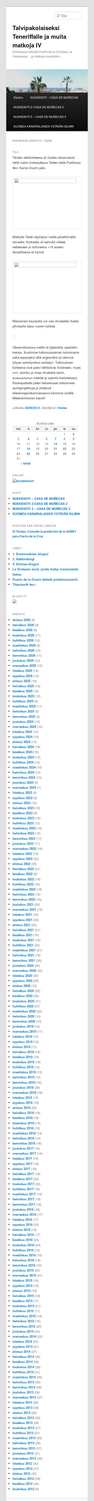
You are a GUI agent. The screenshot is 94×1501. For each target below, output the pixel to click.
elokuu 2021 (21, 924)
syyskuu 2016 (23, 1224)
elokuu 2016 (21, 1229)
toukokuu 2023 (23, 818)
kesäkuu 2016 (23, 1239)
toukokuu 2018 (23, 1123)
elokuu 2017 (21, 1168)
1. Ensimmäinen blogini (30, 554)
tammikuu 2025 (24, 716)
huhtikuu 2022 (23, 884)
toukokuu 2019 (23, 1062)
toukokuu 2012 (23, 1489)
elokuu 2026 (21, 619)
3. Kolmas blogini (26, 564)
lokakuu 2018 (22, 1097)
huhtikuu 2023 (23, 823)
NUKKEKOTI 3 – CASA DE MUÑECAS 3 (39, 116)
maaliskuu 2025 (24, 706)
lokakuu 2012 (22, 1463)
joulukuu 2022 (23, 843)
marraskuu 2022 (24, 848)
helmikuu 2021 (23, 955)
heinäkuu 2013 (23, 1417)
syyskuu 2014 (23, 1346)
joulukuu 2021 (23, 904)
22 (64, 448)
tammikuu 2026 (24, 655)
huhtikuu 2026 (23, 640)
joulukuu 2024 (23, 721)
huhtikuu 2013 (23, 1433)
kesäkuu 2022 (23, 873)
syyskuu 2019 (23, 1041)
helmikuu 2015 (23, 1321)
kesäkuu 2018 (23, 1117)
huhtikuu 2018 (23, 1128)
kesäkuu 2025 (23, 691)
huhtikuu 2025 (23, 701)
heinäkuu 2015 (23, 1295)
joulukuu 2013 (23, 1392)
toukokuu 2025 (23, 696)
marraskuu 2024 (24, 726)
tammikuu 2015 (24, 1326)
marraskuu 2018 (24, 1092)
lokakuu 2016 (22, 1219)
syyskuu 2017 (23, 1163)
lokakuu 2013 (22, 1402)
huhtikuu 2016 (23, 1250)
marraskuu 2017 (24, 1153)
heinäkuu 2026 (23, 625)
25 (28, 454)
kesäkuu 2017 (23, 1179)
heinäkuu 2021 (23, 930)
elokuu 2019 (21, 1046)
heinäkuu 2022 (23, 868)
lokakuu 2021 (22, 914)
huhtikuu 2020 (23, 1006)
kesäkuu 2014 (23, 1361)
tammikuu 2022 (24, 899)
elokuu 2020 (21, 985)
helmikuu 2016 (23, 1260)
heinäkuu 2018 (23, 1112)
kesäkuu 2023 (23, 813)
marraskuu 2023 (24, 787)
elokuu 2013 (21, 1412)
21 (55, 448)
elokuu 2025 (21, 681)
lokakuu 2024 (22, 731)
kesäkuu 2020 (23, 995)
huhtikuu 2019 (23, 1067)
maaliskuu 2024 (24, 767)
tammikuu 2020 (24, 1021)
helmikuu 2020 (23, 1016)
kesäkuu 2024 (23, 752)
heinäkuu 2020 (23, 990)
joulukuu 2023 (23, 782)
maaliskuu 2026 (24, 645)
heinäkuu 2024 (23, 746)
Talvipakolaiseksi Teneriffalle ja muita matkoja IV (39, 36)
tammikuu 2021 (24, 960)
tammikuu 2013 (24, 1448)
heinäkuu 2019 (23, 1051)
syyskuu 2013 (23, 1407)
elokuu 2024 (21, 741)
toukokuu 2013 (23, 1427)
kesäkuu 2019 (23, 1057)
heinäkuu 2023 (23, 808)
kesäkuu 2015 (23, 1300)
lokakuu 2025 (22, 670)
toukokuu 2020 (23, 1001)
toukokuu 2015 (23, 1306)
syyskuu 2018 (23, 1102)
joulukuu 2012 (23, 1453)
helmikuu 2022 (23, 894)
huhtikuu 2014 (23, 1372)
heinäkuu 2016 (23, 1234)
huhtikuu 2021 (23, 945)
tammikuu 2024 (24, 777)
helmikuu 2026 (23, 650)
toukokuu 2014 (23, 1367)
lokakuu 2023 (22, 792)
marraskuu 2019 (24, 1031)
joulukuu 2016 (23, 1209)
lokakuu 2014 (22, 1341)
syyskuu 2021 (23, 919)
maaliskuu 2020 (24, 1011)
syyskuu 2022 (23, 858)
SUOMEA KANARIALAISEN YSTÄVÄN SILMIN (43, 126)
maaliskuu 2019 (24, 1072)
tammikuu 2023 (24, 838)
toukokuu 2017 (23, 1184)
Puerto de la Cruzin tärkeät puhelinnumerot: (45, 579)
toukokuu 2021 (23, 940)
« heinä (26, 463)
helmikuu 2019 (23, 1077)
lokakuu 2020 (22, 975)
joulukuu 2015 (23, 1270)
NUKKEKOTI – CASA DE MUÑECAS (54, 97)
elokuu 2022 (21, 863)
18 (28, 448)
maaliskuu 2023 (24, 828)
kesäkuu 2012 (23, 1483)
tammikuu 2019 (24, 1082)
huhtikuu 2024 (23, 762)
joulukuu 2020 (23, 965)
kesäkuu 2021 (23, 935)
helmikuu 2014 (23, 1382)
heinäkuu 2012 (23, 1478)
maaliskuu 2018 (24, 1133)
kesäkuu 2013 (23, 1422)
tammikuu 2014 (24, 1387)
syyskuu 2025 (23, 676)
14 (55, 444)
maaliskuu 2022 (24, 889)
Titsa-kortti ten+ (24, 584)
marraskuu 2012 (24, 1458)
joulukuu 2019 (23, 1026)
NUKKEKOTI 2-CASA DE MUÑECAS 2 (38, 107)
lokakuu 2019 (22, 1036)
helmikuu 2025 (23, 711)
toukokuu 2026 (23, 635)
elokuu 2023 (21, 803)
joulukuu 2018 (23, 1087)
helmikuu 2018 (23, 1138)
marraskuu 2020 (24, 970)
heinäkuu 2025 (23, 686)
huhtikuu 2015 (23, 1311)
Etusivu (18, 97)
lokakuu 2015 (22, 1280)
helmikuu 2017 (23, 1199)
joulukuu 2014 (23, 1331)
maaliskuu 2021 (24, 950)
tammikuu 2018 (24, 1143)
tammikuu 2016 (24, 1265)
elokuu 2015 (21, 1290)
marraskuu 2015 (24, 1275)
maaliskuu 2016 (24, 1255)
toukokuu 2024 (23, 757)
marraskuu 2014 (24, 1336)
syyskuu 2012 (23, 1468)
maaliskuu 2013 (24, 1438)
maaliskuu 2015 (24, 1316)
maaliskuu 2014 (24, 1377)
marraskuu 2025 (24, 665)
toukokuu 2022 (23, 879)
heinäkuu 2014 (23, 1356)
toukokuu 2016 (23, 1245)
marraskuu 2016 (24, 1214)
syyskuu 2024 (23, 736)
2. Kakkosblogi (24, 559)
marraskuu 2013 (24, 1397)
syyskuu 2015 (23, 1285)
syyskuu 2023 (23, 797)
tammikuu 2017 (24, 1204)
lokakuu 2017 (22, 1158)
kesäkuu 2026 (23, 630)
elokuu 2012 (21, 1473)
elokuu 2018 (21, 1107)
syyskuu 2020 (23, 980)
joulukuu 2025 (23, 660)
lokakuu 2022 (22, 853)
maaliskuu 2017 (24, 1194)
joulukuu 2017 (23, 1148)
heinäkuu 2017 (23, 1173)
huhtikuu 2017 (23, 1189)
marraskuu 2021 (24, 909)
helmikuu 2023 (23, 833)
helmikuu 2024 (23, 772)
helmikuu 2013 (23, 1443)
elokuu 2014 (21, 1351)
